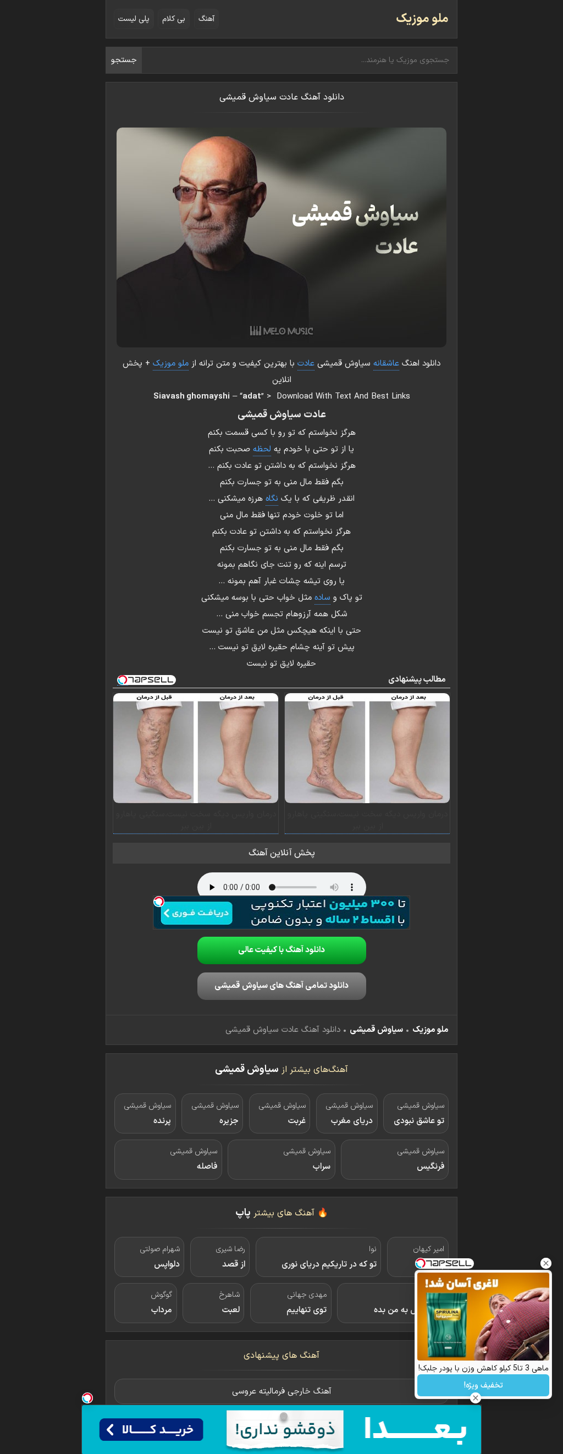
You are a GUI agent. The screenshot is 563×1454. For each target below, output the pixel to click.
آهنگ (206, 19)
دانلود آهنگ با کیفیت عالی (281, 950)
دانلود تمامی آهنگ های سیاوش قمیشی (281, 986)
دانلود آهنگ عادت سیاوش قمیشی (281, 97)
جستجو (124, 60)
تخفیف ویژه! (483, 1385)
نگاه (272, 499)
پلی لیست (134, 19)
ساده (322, 597)
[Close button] (545, 1263)
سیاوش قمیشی (376, 1030)
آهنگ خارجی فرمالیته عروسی (282, 1391)
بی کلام (173, 19)
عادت (305, 363)
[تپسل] (158, 901)
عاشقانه (386, 363)
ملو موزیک (422, 19)
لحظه (262, 449)
